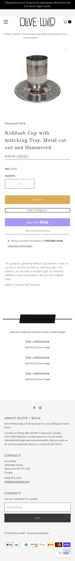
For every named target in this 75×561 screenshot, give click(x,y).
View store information (20, 246)
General (16, 34)
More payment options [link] (37, 230)
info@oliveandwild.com (16, 481)
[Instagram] (40, 407)
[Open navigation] (6, 21)
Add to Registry (37, 210)
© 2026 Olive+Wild (14, 533)
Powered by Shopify (38, 533)
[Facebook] (34, 407)
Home (7, 34)
